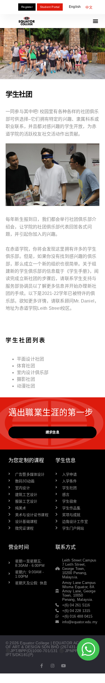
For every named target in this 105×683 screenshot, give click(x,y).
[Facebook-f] (41, 666)
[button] (95, 21)
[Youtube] (63, 666)
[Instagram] (52, 666)
